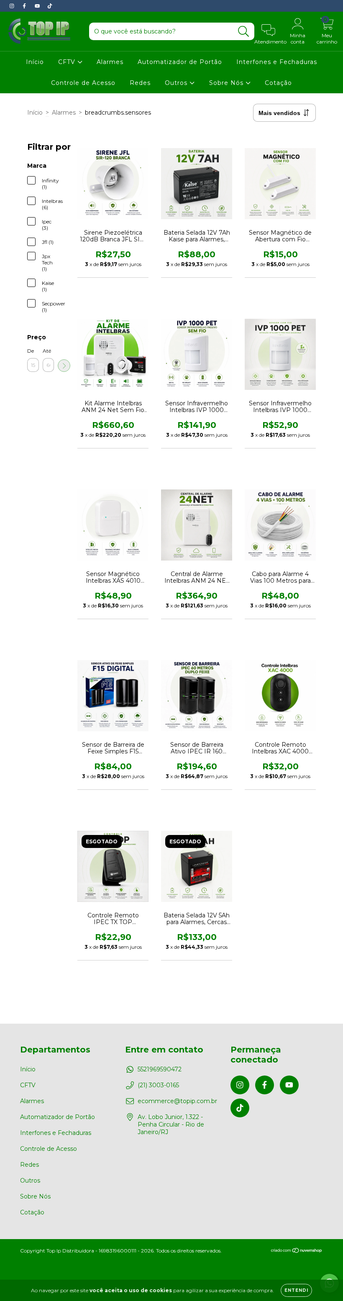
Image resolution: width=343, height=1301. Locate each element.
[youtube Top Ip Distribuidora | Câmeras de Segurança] (38, 6)
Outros (177, 83)
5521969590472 (160, 1069)
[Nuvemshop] (297, 1251)
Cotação (278, 83)
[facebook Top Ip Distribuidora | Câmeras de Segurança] (25, 6)
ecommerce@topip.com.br (177, 1101)
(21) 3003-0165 (158, 1085)
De (30, 351)
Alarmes (110, 62)
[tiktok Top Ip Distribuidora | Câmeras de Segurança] (49, 6)
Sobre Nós (227, 83)
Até (47, 351)
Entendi (296, 1290)
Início (35, 62)
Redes (140, 83)
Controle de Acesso (83, 83)
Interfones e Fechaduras (276, 62)
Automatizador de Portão (180, 62)
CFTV (67, 62)
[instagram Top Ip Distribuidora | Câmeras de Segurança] (12, 6)
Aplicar (64, 365)
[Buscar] (243, 31)
